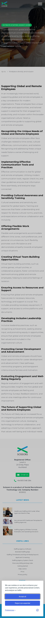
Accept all (22, 596)
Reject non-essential (22, 603)
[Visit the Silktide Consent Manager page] (37, 610)
